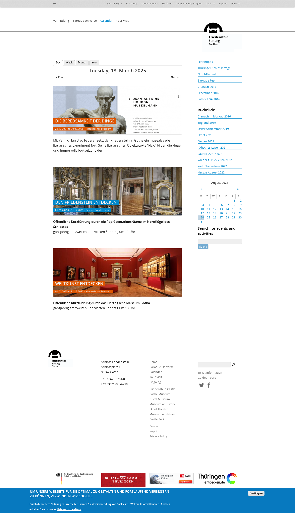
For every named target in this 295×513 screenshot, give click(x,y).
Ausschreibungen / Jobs (189, 3)
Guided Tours (207, 377)
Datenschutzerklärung (69, 509)
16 (239, 209)
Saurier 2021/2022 (210, 154)
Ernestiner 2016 (208, 93)
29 (233, 217)
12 (214, 209)
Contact (210, 3)
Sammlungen (114, 3)
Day (59, 62)
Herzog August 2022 (211, 172)
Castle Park (157, 419)
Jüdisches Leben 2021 (212, 147)
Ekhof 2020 (205, 135)
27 (221, 217)
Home (153, 362)
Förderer (167, 3)
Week (69, 62)
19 (214, 213)
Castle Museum (160, 394)
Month (82, 62)
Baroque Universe (85, 20)
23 (239, 213)
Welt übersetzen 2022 (212, 166)
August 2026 (219, 183)
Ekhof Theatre (159, 409)
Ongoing (155, 382)
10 (202, 209)
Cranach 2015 (207, 87)
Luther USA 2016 (209, 99)
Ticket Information (210, 372)
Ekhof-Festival (207, 74)
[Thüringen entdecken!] (220, 479)
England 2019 (207, 122)
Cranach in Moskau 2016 (214, 116)
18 (208, 213)
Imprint (223, 3)
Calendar (106, 20)
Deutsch (235, 3)
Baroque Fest (206, 80)
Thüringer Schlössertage (214, 68)
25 (208, 217)
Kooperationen (149, 3)
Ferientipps (205, 62)
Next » (175, 77)
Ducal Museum (160, 399)
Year (94, 62)
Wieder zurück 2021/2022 (215, 160)
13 (221, 209)
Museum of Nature (162, 414)
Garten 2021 (206, 141)
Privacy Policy (158, 436)
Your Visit (156, 377)
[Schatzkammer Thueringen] (123, 480)
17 (202, 213)
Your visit (122, 20)
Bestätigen (256, 493)
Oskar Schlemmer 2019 (213, 129)
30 (239, 217)
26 (214, 217)
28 (227, 217)
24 (202, 217)
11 (208, 209)
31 (202, 221)
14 (227, 209)
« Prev (59, 77)
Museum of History (162, 404)
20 (221, 213)
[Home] (63, 3)
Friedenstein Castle (162, 389)
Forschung (131, 3)
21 (227, 213)
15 (233, 209)
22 (233, 213)
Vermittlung (61, 20)
